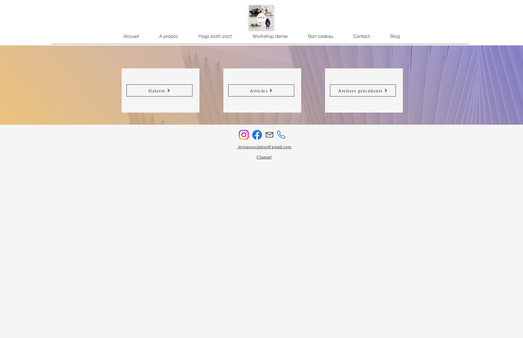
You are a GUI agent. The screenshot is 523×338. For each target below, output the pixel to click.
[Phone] (281, 134)
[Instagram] (243, 134)
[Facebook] (257, 134)
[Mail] (269, 135)
